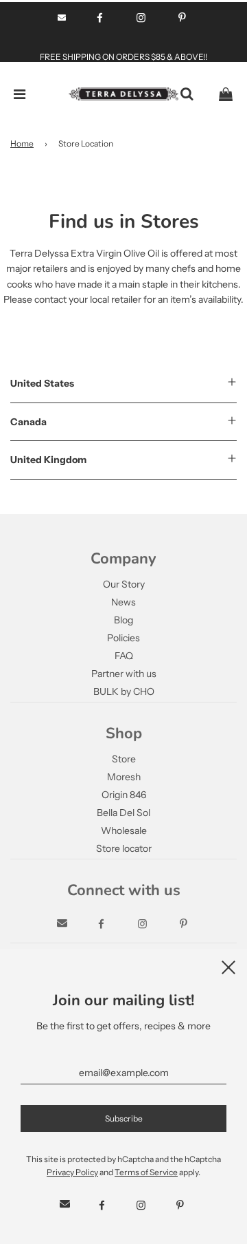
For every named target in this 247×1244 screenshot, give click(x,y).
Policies (123, 638)
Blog (123, 620)
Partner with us (123, 673)
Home (22, 143)
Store (124, 759)
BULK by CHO (123, 691)
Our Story (124, 584)
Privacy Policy (72, 1172)
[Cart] (226, 94)
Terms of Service (146, 1172)
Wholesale (124, 830)
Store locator (124, 848)
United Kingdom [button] (48, 459)
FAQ (124, 656)
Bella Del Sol (123, 812)
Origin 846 (124, 795)
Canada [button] (28, 422)
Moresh (124, 777)
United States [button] (42, 383)
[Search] (187, 94)
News (123, 602)
